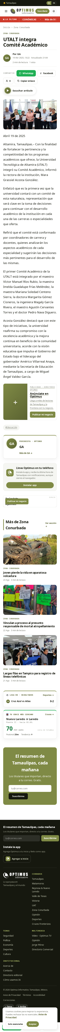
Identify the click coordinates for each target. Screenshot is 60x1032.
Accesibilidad (39, 995)
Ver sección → (50, 524)
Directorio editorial (12, 975)
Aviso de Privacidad (11, 995)
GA (19, 54)
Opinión (36, 914)
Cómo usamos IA (12, 979)
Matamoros (38, 883)
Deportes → (48, 695)
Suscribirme (18, 796)
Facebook (48, 73)
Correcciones (9, 1000)
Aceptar (33, 1024)
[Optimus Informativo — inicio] (22, 11)
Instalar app (30, 485)
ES (49, 3)
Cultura (7, 954)
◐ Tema (8, 1006)
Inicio (6, 27)
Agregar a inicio (20, 858)
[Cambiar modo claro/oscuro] (53, 11)
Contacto (7, 970)
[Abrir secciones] (6, 11)
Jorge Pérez (38, 944)
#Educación (11, 427)
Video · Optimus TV (41, 935)
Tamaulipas (38, 878)
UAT (34, 905)
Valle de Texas (39, 896)
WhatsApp (28, 73)
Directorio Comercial (42, 949)
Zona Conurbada (40, 910)
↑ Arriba (22, 1006)
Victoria (36, 900)
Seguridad (8, 935)
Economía (8, 944)
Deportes (36, 919)
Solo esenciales (15, 1024)
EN (54, 3)
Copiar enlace (28, 81)
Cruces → (49, 714)
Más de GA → (25, 453)
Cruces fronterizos (41, 923)
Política (6, 940)
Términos (27, 995)
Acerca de (8, 965)
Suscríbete (42, 11)
